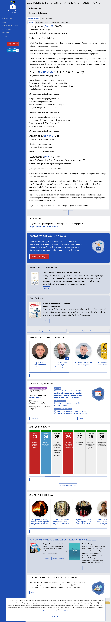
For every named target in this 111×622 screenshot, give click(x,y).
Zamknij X (70, 295)
